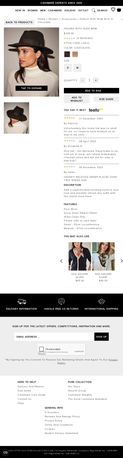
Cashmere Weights (80, 394)
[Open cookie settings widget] (5, 452)
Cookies (50, 429)
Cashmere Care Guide (32, 394)
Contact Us (25, 399)
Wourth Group (77, 390)
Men (43, 10)
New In (20, 10)
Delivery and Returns (31, 386)
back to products (19, 22)
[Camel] (75, 54)
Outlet (83, 10)
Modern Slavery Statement (61, 433)
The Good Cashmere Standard (87, 399)
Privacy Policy (53, 420)
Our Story (74, 386)
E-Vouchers (52, 412)
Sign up (101, 336)
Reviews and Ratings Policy (62, 416)
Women (33, 10)
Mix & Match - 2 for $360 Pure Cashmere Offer (61, 2)
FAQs (21, 403)
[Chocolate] (67, 54)
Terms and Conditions (59, 424)
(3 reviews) (84, 38)
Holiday (70, 10)
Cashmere (55, 10)
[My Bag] (119, 10)
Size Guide (24, 390)
